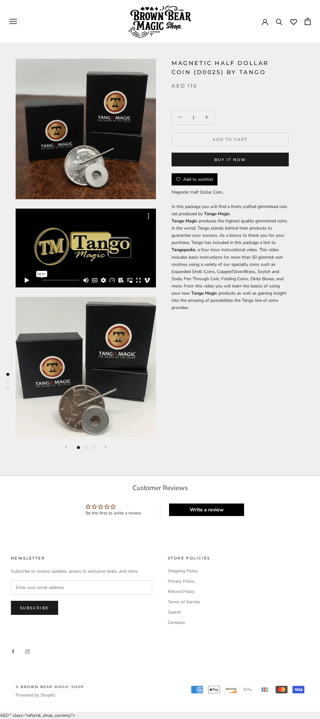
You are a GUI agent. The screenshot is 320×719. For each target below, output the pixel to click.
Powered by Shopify (35, 695)
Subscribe (34, 607)
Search (174, 612)
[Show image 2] (86, 447)
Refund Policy (181, 592)
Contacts (176, 622)
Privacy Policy (181, 581)
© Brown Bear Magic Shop (50, 687)
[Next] (106, 447)
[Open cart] (308, 21)
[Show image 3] (93, 447)
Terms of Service (184, 602)
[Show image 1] (78, 447)
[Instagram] (27, 651)
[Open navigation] (13, 21)
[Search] (279, 21)
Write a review (207, 509)
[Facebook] (13, 651)
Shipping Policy (183, 571)
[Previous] (66, 447)
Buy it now (230, 159)
